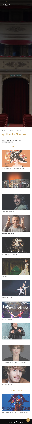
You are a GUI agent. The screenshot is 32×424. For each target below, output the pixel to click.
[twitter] (18, 422)
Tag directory (5, 130)
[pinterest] (21, 422)
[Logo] (6, 4)
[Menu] (28, 4)
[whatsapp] (23, 422)
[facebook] (16, 422)
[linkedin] (14, 422)
